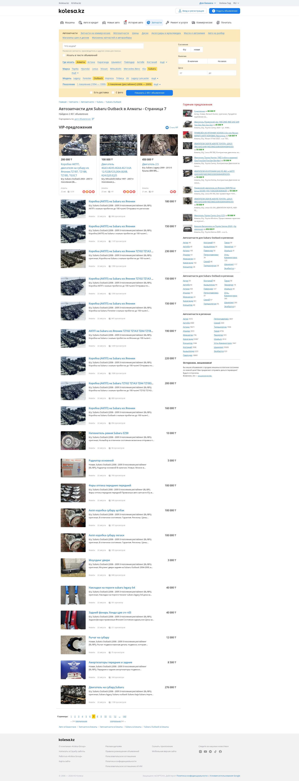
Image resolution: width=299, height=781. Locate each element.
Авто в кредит (90, 22)
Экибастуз (229, 268)
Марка (66, 68)
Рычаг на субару (99, 637)
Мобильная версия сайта (164, 751)
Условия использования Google (225, 775)
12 (115, 716)
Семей (207, 261)
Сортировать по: (66, 119)
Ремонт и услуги (179, 22)
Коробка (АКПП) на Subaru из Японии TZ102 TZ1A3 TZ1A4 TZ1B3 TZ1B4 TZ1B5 (136, 278)
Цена (180, 67)
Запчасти (74, 101)
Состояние (183, 44)
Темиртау (228, 246)
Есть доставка (101, 92)
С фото (119, 92)
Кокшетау (188, 266)
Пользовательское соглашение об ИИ (123, 766)
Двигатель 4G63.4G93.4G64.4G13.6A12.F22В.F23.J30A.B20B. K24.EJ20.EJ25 (116, 169)
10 (105, 716)
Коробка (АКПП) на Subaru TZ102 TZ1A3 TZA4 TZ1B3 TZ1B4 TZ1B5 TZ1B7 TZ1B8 (136, 383)
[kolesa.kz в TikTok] (215, 751)
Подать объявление (226, 10)
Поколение (69, 84)
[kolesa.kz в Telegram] (210, 751)
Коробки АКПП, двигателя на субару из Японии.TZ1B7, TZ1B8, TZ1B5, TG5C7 (75, 169)
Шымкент (229, 264)
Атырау (186, 254)
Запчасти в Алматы (88, 726)
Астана (186, 250)
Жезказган (188, 258)
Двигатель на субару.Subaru (106, 687)
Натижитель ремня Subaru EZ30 (108, 433)
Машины (70, 22)
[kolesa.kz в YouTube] (205, 751)
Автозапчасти (88, 101)
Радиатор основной (101, 460)
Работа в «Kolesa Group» (70, 756)
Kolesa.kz (64, 3)
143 (124, 716)
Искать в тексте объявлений (82, 55)
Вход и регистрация (193, 10)
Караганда (188, 262)
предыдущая (81, 721)
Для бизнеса (206, 3)
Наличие (182, 56)
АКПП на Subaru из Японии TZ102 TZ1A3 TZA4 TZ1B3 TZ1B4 (124, 331)
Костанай (208, 242)
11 (110, 716)
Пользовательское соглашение (120, 756)
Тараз (227, 242)
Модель (67, 78)
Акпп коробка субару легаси (106, 535)
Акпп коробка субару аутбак (106, 510)
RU (234, 3)
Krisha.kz (76, 3)
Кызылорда (209, 246)
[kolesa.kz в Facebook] (220, 751)
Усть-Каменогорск (230, 256)
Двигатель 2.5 (150, 164)
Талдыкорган (210, 265)
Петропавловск (211, 254)
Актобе (186, 246)
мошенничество (205, 376)
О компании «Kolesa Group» (72, 746)
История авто (135, 22)
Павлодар (208, 250)
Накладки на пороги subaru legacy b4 (112, 587)
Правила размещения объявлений (122, 751)
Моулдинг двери (99, 560)
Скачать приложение (162, 746)
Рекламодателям (113, 746)
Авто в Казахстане (68, 726)
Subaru (100, 101)
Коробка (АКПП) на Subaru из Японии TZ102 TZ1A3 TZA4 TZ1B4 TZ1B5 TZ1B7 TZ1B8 (139, 251)
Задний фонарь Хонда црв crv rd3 (110, 612)
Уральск (228, 250)
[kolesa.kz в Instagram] (200, 751)
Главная (63, 101)
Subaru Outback (113, 101)
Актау (185, 242)
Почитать (226, 22)
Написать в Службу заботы (72, 751)
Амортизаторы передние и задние (110, 662)
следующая (115, 721)
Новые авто (113, 22)
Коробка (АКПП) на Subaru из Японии (112, 201)
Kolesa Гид (225, 3)
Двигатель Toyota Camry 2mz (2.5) (209, 215)
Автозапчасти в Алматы (111, 726)
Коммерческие (204, 22)
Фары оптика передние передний (110, 485)
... (119, 716)
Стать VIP (174, 127)
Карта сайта (64, 761)
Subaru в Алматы (133, 726)
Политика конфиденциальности (120, 761)
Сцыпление (199, 111)
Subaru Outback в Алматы (156, 726)
